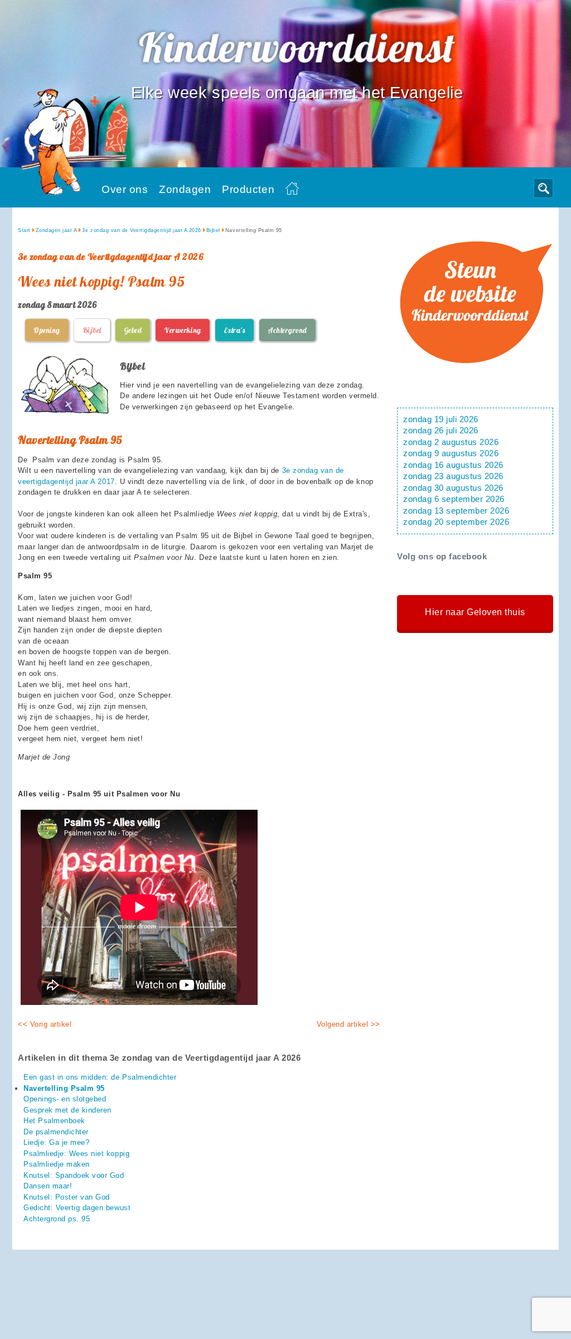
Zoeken (543, 188)
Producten (248, 189)
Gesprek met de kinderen (67, 1110)
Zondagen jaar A (57, 230)
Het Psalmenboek (54, 1120)
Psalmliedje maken (56, 1164)
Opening (46, 330)
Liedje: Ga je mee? (56, 1142)
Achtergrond (287, 330)
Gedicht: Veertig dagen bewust (76, 1207)
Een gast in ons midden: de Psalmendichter (99, 1077)
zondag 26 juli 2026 (440, 430)
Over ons (124, 189)
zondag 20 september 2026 (456, 522)
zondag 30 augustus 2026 (453, 488)
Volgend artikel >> (348, 1024)
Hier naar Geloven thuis (475, 612)
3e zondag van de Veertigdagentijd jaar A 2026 (141, 230)
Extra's (235, 330)
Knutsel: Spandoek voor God (73, 1175)
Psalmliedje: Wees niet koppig (76, 1153)
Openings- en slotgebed (64, 1099)
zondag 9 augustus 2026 (451, 453)
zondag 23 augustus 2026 (453, 476)
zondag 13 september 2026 (456, 510)
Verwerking (182, 330)
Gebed (133, 330)
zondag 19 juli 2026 (440, 419)
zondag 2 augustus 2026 (451, 442)
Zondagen (185, 189)
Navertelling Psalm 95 (64, 1088)
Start (24, 230)
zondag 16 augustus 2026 (453, 465)
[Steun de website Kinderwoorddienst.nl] (475, 378)
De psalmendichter (56, 1132)
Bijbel (213, 230)
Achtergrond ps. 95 (56, 1219)
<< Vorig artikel (44, 1024)
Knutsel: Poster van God (66, 1197)
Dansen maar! (47, 1186)
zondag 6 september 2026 (454, 499)
